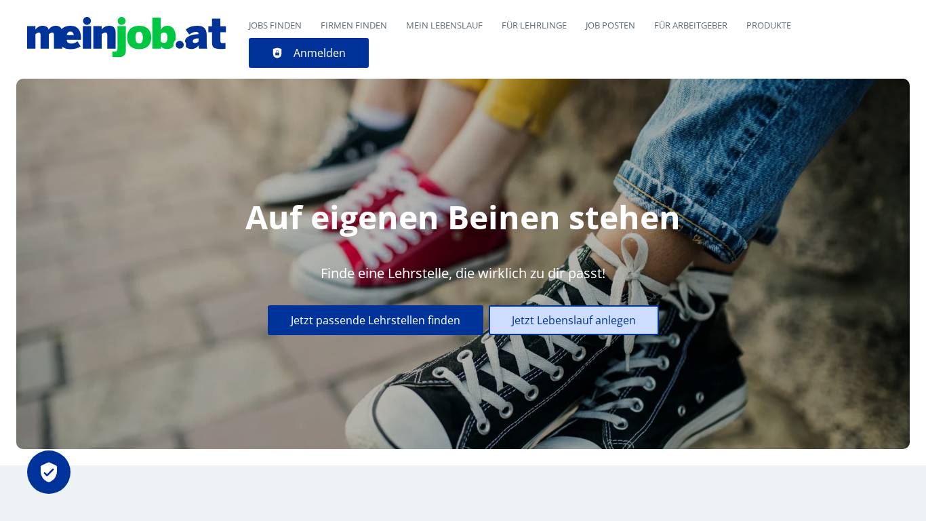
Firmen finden (354, 25)
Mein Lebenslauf (444, 25)
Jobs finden (275, 25)
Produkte (768, 25)
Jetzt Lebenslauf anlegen (574, 320)
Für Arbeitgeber (690, 25)
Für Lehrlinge (534, 25)
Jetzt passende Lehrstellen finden (375, 320)
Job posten (610, 25)
